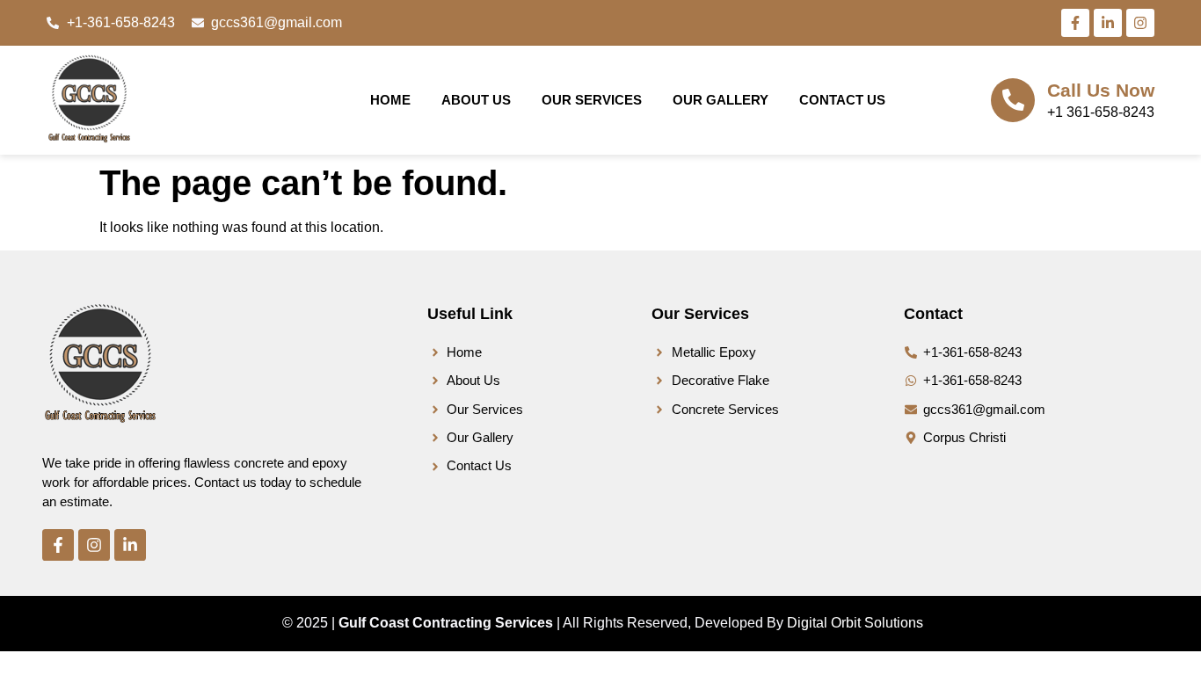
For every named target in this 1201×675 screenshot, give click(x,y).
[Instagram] (1140, 23)
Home (390, 99)
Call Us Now (1100, 90)
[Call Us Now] (1013, 100)
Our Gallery (720, 99)
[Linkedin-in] (1108, 23)
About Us (476, 99)
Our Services (592, 99)
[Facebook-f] (1075, 23)
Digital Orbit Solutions (855, 622)
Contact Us (842, 99)
